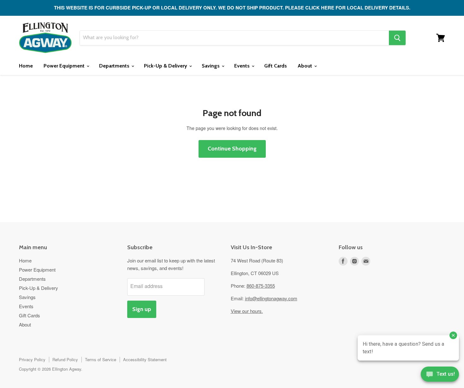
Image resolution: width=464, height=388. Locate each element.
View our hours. (247, 311)
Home (26, 66)
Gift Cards (275, 66)
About (305, 66)
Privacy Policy (32, 359)
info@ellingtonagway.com (271, 298)
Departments (115, 66)
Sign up (141, 309)
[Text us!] (440, 375)
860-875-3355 (261, 285)
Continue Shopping (232, 148)
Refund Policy (65, 359)
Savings (211, 66)
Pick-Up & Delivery (166, 66)
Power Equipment (65, 66)
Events (242, 66)
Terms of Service (100, 359)
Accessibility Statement (145, 359)
